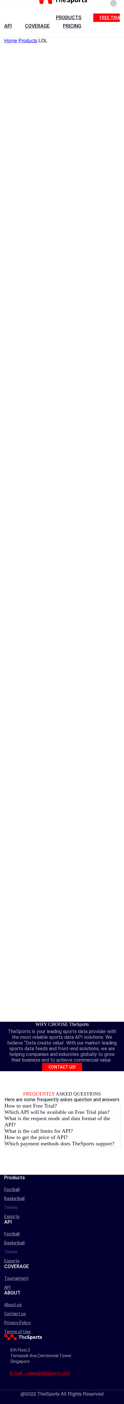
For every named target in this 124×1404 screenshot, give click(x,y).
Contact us (15, 1313)
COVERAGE (37, 26)
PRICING (72, 26)
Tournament (16, 1278)
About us (13, 1304)
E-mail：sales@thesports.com (40, 1373)
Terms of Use (17, 1331)
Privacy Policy (17, 1322)
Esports (12, 1216)
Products (27, 40)
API (8, 26)
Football (12, 1189)
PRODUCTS (68, 17)
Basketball (14, 1198)
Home (10, 40)
